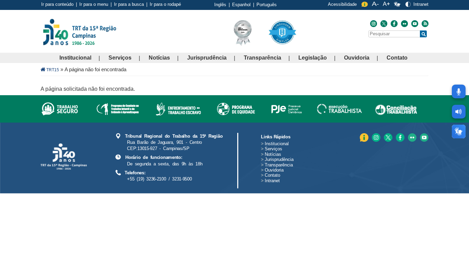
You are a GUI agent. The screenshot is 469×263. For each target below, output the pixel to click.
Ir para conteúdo (57, 4)
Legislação (312, 58)
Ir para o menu (93, 4)
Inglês (220, 4)
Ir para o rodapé (165, 4)
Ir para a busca (129, 4)
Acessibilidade (342, 4)
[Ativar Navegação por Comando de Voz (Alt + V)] (459, 91)
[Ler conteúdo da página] (459, 111)
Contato (397, 58)
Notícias (159, 58)
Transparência (262, 58)
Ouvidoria (356, 58)
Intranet (420, 4)
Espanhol (241, 4)
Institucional (75, 58)
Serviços (119, 58)
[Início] (117, 32)
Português (266, 4)
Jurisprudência (207, 58)
